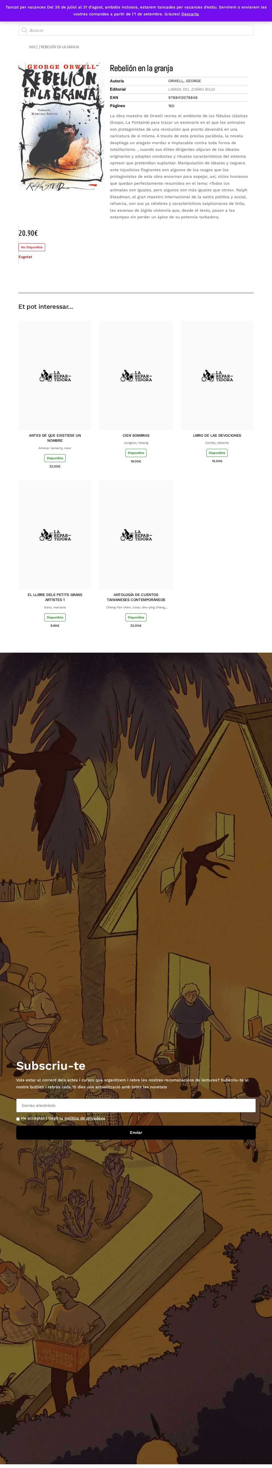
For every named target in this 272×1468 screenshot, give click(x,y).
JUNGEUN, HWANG (136, 443)
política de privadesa (85, 1118)
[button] (212, 278)
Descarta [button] (190, 14)
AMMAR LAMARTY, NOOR (55, 448)
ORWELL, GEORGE (184, 81)
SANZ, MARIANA (55, 607)
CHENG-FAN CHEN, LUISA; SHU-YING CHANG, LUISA (135, 607)
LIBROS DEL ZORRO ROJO (191, 89)
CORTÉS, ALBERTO (217, 443)
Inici (32, 46)
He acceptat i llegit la (63, 1118)
